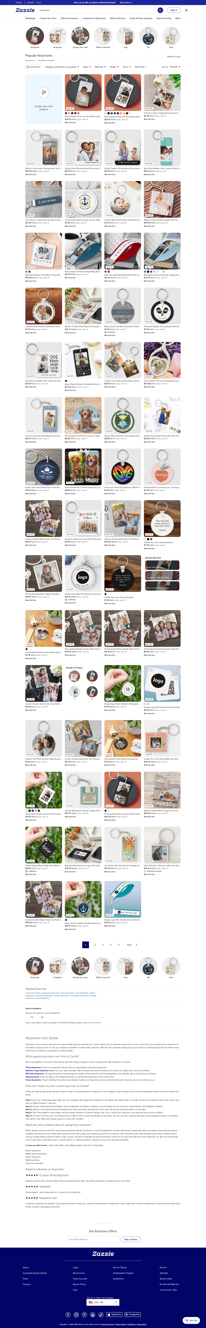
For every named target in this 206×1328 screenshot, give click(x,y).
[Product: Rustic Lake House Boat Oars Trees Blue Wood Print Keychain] (43, 467)
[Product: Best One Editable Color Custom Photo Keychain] (162, 148)
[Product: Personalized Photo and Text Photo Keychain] (43, 628)
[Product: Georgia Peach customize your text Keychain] (162, 467)
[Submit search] (160, 10)
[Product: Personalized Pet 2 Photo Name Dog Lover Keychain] (83, 467)
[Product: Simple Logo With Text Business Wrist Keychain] (122, 899)
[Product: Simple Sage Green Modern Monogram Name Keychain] (122, 683)
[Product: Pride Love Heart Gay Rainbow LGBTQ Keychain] (122, 467)
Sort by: (165, 67)
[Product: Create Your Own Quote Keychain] (162, 518)
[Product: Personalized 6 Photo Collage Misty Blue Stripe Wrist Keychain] (83, 251)
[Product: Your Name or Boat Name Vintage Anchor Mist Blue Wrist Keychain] (43, 199)
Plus (38, 2)
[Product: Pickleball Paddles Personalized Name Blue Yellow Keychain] (162, 306)
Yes (32, 1017)
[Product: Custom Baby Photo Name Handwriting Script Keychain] (122, 199)
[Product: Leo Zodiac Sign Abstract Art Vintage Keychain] (122, 845)
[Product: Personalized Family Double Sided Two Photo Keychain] (83, 628)
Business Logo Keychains (37, 1070)
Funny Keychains (33, 1080)
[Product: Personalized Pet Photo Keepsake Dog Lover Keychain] (162, 360)
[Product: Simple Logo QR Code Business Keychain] (162, 683)
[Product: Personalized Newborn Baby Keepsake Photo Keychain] (43, 573)
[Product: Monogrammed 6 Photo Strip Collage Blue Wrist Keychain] (162, 251)
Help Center (95, 1022)
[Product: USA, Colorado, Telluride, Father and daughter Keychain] (162, 845)
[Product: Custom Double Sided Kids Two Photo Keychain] (122, 518)
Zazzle (19, 2)
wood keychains (42, 998)
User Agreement (107, 1324)
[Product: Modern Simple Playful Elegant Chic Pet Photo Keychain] (162, 790)
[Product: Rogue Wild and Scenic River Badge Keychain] (122, 415)
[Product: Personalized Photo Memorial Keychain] (122, 738)
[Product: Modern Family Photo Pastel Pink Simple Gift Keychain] (83, 306)
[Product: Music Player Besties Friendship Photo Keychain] (83, 360)
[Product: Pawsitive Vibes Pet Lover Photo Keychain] (83, 518)
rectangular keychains (79, 995)
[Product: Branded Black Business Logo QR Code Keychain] (83, 845)
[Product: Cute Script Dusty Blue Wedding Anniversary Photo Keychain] (43, 415)
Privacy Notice (120, 1324)
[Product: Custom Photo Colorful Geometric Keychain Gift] (43, 306)
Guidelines (131, 1324)
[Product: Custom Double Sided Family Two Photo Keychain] (43, 518)
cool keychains (81, 993)
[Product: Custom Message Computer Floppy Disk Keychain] (83, 790)
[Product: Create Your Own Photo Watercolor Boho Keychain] (162, 738)
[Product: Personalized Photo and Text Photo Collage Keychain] (83, 92)
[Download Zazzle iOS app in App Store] (114, 1314)
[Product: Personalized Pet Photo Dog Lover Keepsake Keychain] (83, 415)
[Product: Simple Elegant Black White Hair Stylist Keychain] (43, 845)
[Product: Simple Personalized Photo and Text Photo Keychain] (162, 415)
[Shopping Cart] (186, 10)
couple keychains (33, 993)
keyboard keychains (44, 995)
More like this (71, 122)
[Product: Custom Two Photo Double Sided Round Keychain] (43, 738)
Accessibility (141, 1324)
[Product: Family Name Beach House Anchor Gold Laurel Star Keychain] (83, 199)
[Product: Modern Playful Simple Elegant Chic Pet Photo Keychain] (162, 199)
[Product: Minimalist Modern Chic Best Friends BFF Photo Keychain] (43, 251)
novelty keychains (61, 995)
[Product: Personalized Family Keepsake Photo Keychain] (162, 628)
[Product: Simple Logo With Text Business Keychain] (83, 573)
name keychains (67, 993)
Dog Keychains (32, 1077)
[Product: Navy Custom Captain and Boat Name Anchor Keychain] (83, 899)
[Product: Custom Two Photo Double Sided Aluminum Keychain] (122, 360)
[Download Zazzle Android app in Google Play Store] (133, 1314)
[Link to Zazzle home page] (26, 10)
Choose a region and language (99, 1298)
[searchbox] (100, 10)
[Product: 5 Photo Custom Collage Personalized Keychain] (162, 92)
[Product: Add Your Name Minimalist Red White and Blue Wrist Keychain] (122, 251)
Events (30, 2)
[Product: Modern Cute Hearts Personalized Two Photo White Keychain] (43, 148)
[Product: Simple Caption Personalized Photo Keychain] (122, 148)
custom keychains (49, 1100)
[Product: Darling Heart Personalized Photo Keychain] (83, 148)
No (42, 1017)
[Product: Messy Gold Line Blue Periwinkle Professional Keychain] (122, 306)
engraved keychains (50, 993)
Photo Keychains (33, 1067)
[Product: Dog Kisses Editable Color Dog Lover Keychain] (43, 360)
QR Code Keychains (35, 1073)
